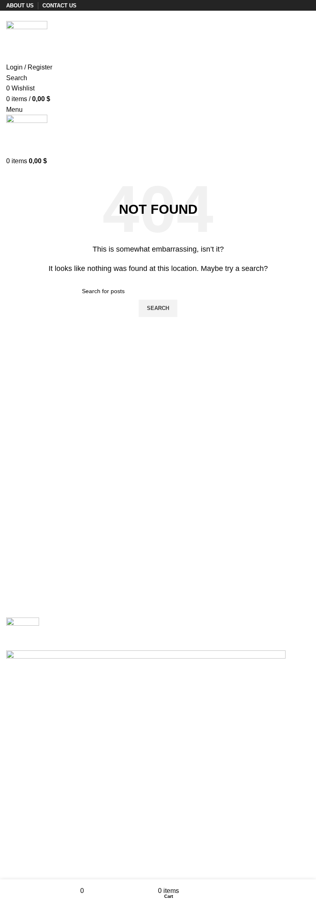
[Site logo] (26, 40)
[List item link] (158, 727)
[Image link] (22, 633)
